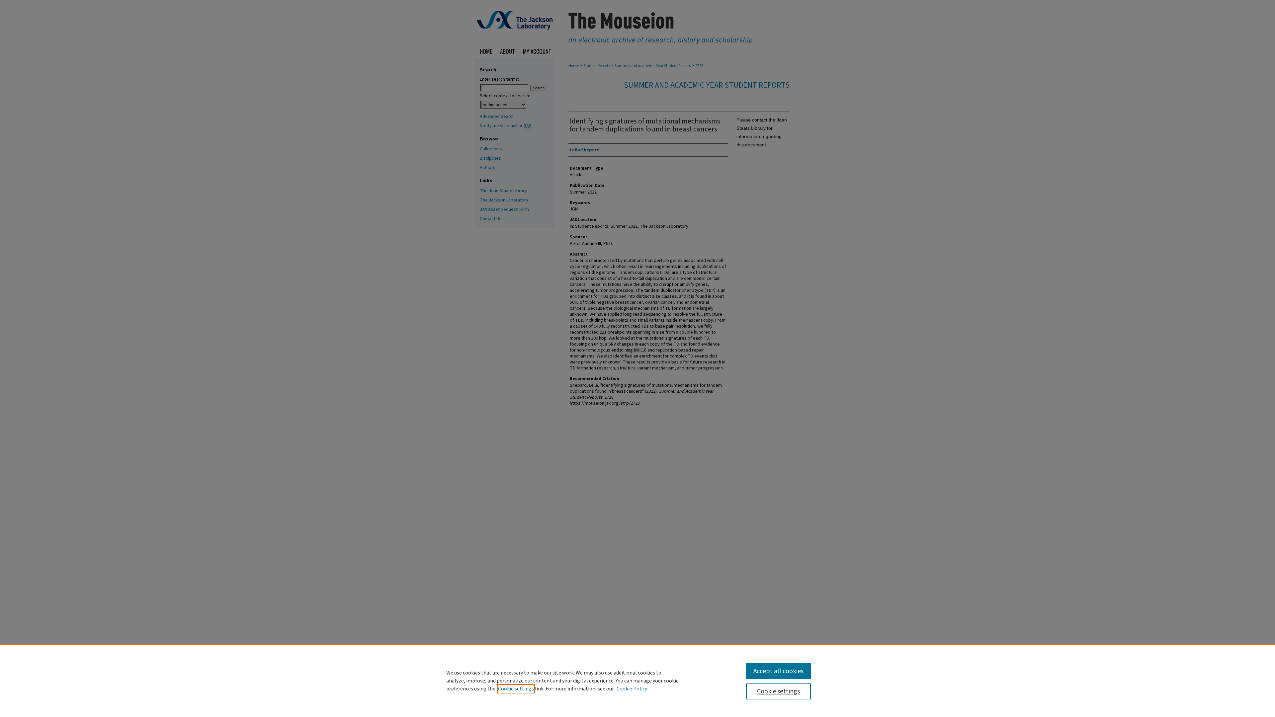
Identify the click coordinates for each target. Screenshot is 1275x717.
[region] (637, 680)
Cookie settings (516, 688)
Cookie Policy (632, 688)
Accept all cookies (778, 671)
